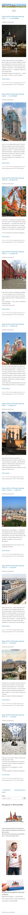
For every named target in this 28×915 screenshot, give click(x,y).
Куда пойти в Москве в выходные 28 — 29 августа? (13, 179)
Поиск (3, 796)
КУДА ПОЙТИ (20, 84)
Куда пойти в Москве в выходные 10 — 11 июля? (13, 716)
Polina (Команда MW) (7, 84)
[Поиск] (24, 798)
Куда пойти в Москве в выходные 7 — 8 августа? (13, 404)
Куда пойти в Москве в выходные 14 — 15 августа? (13, 325)
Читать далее (6, 79)
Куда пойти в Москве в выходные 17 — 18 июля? (13, 642)
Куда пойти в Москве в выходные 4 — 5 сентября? (13, 95)
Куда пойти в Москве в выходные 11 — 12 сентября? (13, 17)
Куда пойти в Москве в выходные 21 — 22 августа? (13, 253)
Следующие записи (20, 790)
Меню (14, 10)
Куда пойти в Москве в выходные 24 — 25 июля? (13, 566)
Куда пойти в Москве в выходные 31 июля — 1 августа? (13, 489)
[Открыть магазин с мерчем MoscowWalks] (14, 857)
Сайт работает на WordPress (8, 912)
